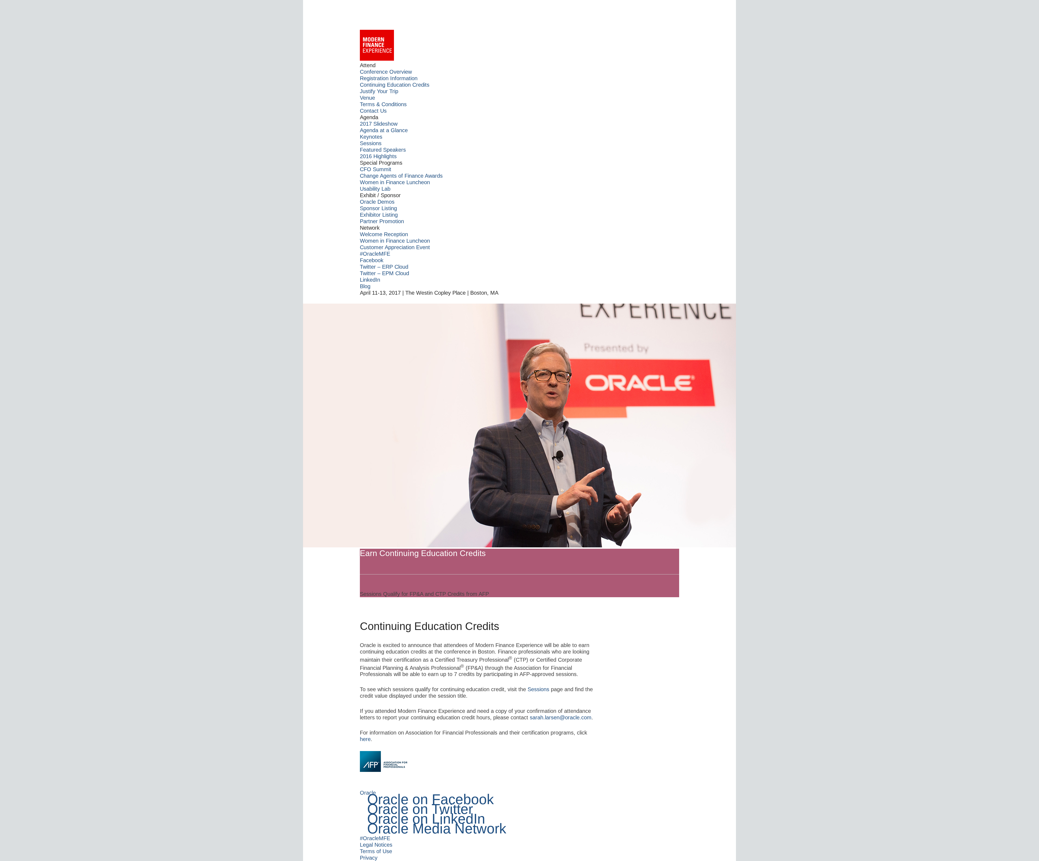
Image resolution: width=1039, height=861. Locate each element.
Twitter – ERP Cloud (384, 267)
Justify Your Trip (379, 91)
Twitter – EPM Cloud (384, 273)
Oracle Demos (377, 202)
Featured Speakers (383, 150)
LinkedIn (370, 280)
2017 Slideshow (378, 124)
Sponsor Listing (378, 208)
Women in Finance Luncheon (395, 182)
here (365, 739)
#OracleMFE (375, 254)
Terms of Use (376, 851)
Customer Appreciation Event (395, 247)
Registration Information (388, 78)
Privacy (368, 858)
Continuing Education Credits (394, 85)
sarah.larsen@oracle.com (560, 717)
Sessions (371, 143)
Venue (367, 98)
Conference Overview (386, 72)
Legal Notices (376, 845)
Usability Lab (375, 189)
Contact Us (373, 111)
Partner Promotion (382, 221)
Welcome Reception (384, 234)
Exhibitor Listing (379, 215)
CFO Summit (375, 169)
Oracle (368, 793)
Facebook (371, 260)
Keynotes (371, 137)
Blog (365, 286)
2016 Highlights (378, 156)
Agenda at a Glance (384, 130)
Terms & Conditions (383, 104)
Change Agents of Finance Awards (401, 176)
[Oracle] (519, 15)
